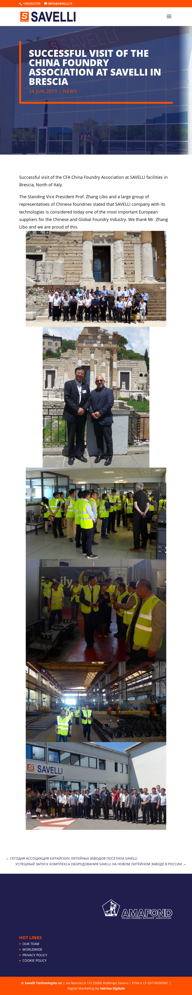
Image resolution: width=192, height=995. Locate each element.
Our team (30, 944)
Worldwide (32, 949)
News (70, 91)
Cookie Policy (34, 960)
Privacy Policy (34, 955)
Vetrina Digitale (112, 988)
